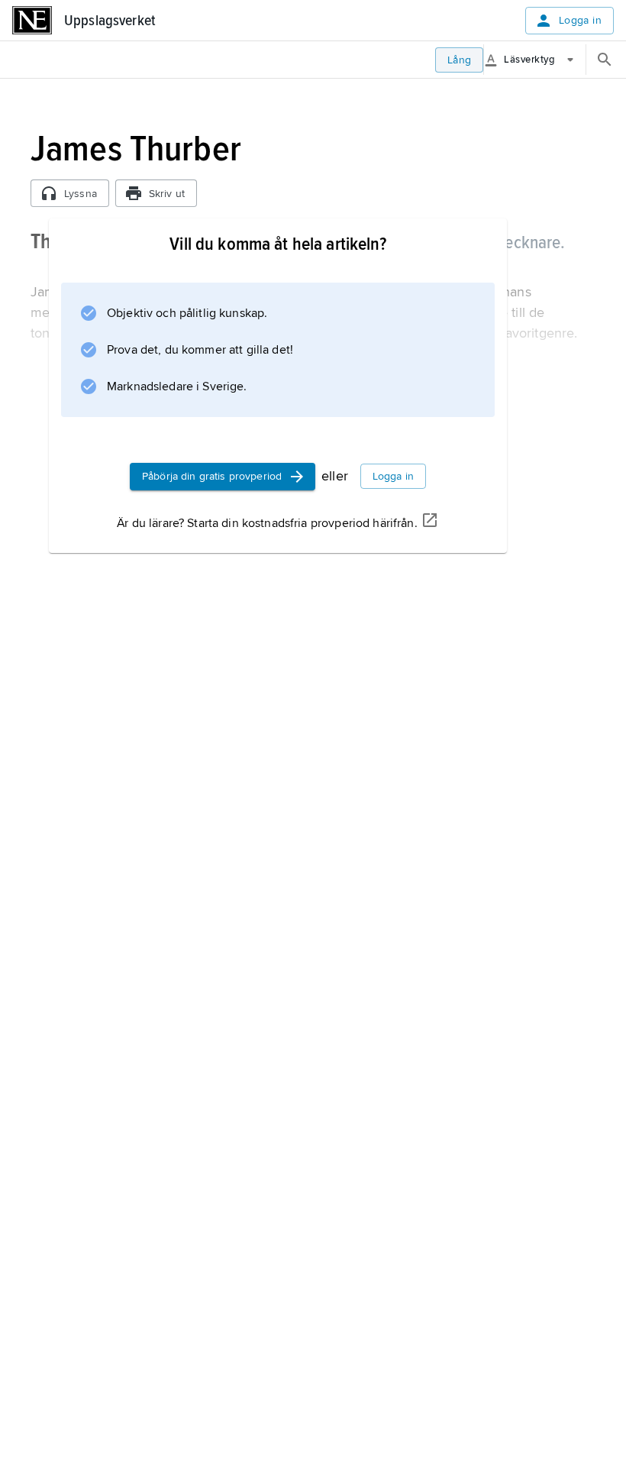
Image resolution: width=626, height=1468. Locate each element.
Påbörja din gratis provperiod (212, 476)
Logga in (580, 20)
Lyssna (80, 193)
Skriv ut (167, 193)
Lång (459, 59)
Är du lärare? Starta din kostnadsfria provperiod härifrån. (267, 523)
